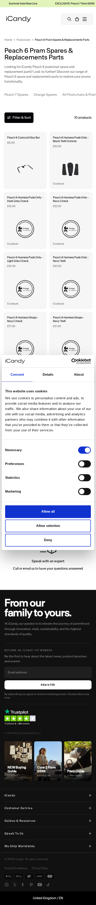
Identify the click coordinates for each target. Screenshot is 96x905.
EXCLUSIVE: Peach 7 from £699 (68, 3)
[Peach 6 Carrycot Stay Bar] (25, 160)
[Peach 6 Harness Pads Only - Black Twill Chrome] (70, 160)
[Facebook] (23, 885)
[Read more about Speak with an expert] (48, 557)
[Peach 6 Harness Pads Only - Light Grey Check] (25, 280)
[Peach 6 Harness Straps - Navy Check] (25, 340)
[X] (15, 885)
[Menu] (85, 19)
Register (48, 684)
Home (8, 39)
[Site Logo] (18, 19)
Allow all (48, 511)
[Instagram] (6, 885)
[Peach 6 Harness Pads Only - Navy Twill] (70, 280)
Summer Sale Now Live (16, 3)
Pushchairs (23, 39)
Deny (48, 540)
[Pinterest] (31, 885)
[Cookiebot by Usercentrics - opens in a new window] (71, 361)
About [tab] (79, 374)
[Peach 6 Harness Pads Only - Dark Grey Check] (25, 220)
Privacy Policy (40, 868)
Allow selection (48, 526)
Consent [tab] (17, 374)
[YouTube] (40, 885)
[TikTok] (48, 885)
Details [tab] (48, 374)
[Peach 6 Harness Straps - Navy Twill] (70, 340)
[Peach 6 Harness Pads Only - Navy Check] (70, 220)
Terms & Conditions (15, 868)
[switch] (84, 463)
